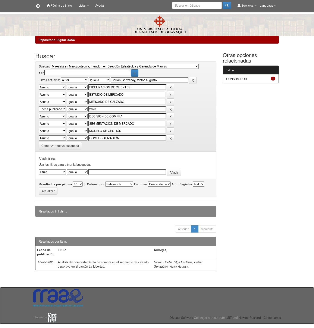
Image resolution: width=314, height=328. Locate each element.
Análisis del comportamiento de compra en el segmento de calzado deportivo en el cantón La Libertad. (103, 264)
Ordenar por (95, 184)
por (41, 72)
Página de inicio (61, 5)
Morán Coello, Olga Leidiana (173, 262)
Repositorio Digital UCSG (56, 40)
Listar (82, 5)
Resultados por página (55, 184)
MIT (229, 317)
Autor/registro (182, 184)
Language (266, 5)
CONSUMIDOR (236, 79)
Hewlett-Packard (250, 317)
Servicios (247, 5)
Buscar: (44, 66)
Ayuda (99, 5)
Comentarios (272, 317)
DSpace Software (181, 317)
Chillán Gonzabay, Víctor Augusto (178, 264)
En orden (140, 184)
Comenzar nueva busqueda (60, 146)
